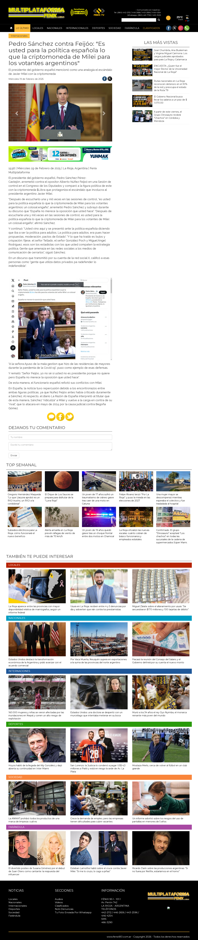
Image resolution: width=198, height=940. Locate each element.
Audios (59, 899)
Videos (59, 902)
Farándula (132, 28)
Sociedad (115, 28)
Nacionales (54, 28)
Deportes (98, 28)
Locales (37, 28)
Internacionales (77, 28)
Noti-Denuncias (64, 909)
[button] (16, 112)
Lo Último (22, 28)
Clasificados (151, 28)
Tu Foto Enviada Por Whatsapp (73, 912)
